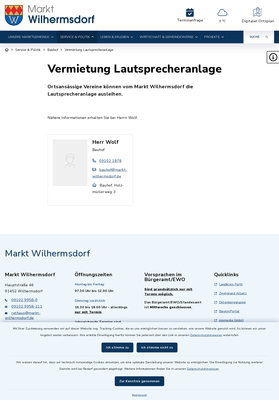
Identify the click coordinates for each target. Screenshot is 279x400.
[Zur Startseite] (7, 49)
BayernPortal (229, 311)
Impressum (139, 395)
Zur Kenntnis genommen (139, 381)
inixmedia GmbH (231, 320)
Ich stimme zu (117, 347)
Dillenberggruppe (232, 302)
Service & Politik (28, 50)
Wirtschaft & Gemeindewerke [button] (167, 37)
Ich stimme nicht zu (157, 347)
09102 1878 (110, 160)
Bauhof (52, 50)
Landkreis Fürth (231, 284)
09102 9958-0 (24, 299)
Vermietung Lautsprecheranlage (89, 50)
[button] (273, 57)
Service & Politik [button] (75, 37)
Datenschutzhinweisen (206, 335)
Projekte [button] (212, 37)
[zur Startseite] (49, 15)
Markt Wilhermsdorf (47, 253)
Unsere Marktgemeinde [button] (28, 37)
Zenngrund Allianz (233, 293)
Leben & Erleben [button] (114, 37)
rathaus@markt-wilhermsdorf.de (22, 315)
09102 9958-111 (26, 306)
